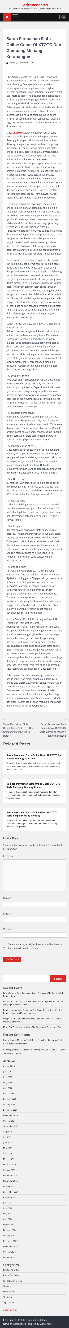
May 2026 (7, 1082)
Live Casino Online (11, 1269)
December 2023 (10, 1241)
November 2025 (10, 1115)
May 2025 (7, 1148)
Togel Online (8, 1302)
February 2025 (9, 1164)
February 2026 (9, 1098)
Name (7, 898)
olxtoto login (10, 1310)
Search (58, 979)
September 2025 (10, 1126)
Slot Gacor (12, 34)
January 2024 (9, 1235)
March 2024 (8, 1224)
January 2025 (9, 1170)
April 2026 (7, 1088)
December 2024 (10, 1175)
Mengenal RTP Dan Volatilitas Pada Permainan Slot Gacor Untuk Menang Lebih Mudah (32, 1020)
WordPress (46, 1324)
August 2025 (9, 1131)
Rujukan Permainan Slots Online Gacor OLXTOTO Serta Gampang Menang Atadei (33, 785)
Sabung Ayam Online (12, 1280)
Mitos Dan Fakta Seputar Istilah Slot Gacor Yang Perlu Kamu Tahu (32, 1027)
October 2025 (9, 1120)
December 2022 (10, 1257)
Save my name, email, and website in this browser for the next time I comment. (35, 946)
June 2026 (7, 1077)
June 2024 (7, 1208)
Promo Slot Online (11, 1275)
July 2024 (7, 1202)
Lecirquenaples (34, 5)
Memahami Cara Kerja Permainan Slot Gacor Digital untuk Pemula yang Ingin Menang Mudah (33, 1003)
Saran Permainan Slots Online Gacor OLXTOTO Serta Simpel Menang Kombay (31, 814)
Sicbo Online (8, 1291)
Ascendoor (19, 1324)
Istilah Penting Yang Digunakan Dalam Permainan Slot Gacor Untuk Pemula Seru (33, 994)
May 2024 (7, 1213)
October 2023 (9, 1251)
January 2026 (9, 1104)
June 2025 (7, 1142)
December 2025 (10, 1109)
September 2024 (10, 1191)
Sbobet (6, 1286)
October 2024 (9, 1186)
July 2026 (7, 1071)
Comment (9, 856)
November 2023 (10, 1246)
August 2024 (9, 1197)
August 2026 (9, 1066)
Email (7, 913)
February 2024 (9, 1230)
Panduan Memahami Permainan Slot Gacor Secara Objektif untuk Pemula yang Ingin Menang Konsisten (32, 1011)
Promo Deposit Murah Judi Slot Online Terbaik (23, 1040)
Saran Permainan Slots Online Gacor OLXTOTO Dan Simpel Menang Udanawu (34, 756)
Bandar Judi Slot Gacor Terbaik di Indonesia (22, 1049)
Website (7, 929)
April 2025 (7, 1153)
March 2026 (8, 1093)
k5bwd (12, 62)
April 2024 (7, 1219)
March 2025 (8, 1159)
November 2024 (10, 1180)
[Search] (63, 17)
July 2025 (7, 1137)
